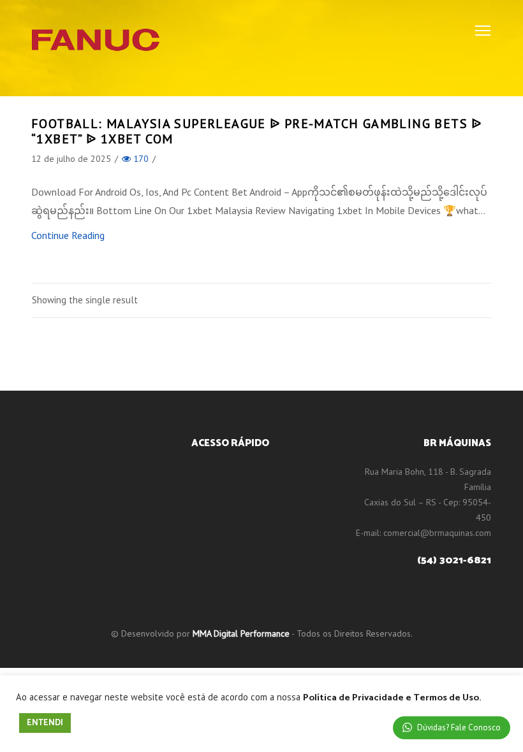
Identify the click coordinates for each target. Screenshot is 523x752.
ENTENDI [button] (45, 723)
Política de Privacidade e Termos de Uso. (392, 697)
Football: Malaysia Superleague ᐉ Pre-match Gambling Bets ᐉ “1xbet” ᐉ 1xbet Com (256, 131)
